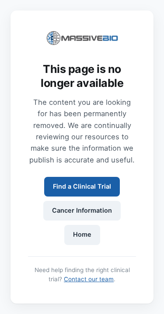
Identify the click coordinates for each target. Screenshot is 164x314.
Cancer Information (82, 210)
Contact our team (89, 279)
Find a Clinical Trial (82, 186)
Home (82, 234)
